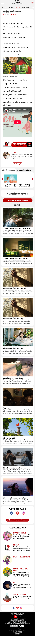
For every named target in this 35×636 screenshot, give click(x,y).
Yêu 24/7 (4, 7)
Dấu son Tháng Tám (9, 438)
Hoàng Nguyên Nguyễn (22, 557)
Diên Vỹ (16, 545)
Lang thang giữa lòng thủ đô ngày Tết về (10, 185)
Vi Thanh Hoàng (19, 594)
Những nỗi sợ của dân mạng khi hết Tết (25, 185)
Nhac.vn (19, 634)
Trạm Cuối (6, 408)
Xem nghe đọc (25, 7)
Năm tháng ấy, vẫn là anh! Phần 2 (13, 318)
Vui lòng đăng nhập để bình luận (17, 200)
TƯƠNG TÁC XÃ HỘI (17, 509)
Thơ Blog (17, 7)
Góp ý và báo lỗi (17, 633)
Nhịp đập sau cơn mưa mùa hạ (13, 378)
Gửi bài (16, 164)
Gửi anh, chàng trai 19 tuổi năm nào (14, 468)
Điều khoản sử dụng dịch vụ (17, 632)
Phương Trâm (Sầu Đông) (20, 569)
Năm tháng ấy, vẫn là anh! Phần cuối (14, 288)
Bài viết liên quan (8, 170)
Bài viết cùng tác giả (24, 170)
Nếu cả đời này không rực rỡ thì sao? (15, 498)
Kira (15, 582)
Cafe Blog (10, 7)
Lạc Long (13, 14)
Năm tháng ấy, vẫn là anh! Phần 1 (13, 348)
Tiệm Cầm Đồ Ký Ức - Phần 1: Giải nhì (15, 258)
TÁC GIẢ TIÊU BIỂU (17, 527)
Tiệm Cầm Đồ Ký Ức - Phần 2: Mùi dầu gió (16, 228)
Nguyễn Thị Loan (19, 533)
